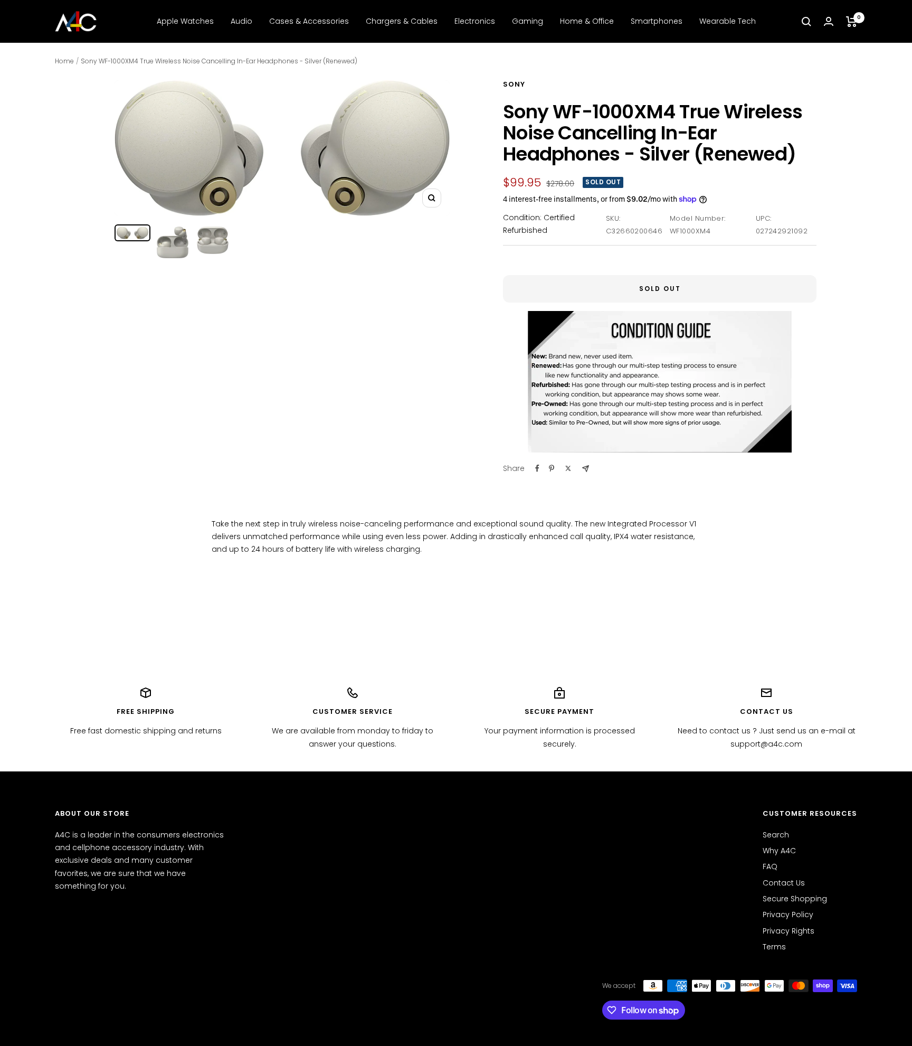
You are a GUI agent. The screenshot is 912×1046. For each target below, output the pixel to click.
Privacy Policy (788, 914)
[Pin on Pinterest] (551, 468)
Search (776, 835)
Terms (774, 946)
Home (64, 60)
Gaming (527, 21)
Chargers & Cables (402, 21)
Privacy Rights (788, 931)
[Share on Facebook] (537, 468)
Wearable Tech (727, 21)
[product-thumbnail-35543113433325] (173, 242)
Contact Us (784, 883)
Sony (514, 84)
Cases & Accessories (309, 21)
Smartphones (656, 21)
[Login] (828, 21)
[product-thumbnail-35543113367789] (132, 233)
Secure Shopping (795, 898)
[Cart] (851, 21)
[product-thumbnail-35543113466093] (213, 240)
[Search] (806, 21)
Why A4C (779, 850)
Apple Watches (185, 21)
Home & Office (587, 21)
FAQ (770, 866)
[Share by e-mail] (585, 468)
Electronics (474, 21)
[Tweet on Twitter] (568, 468)
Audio (241, 21)
